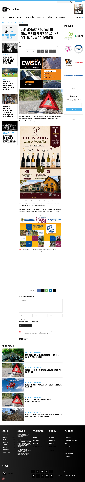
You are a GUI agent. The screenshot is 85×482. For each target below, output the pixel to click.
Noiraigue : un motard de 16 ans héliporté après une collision (43, 386)
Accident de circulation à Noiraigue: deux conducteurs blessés (39, 401)
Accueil (4, 22)
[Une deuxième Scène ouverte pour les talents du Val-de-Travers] (10, 125)
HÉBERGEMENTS (37, 434)
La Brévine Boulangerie (71, 440)
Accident (26, 339)
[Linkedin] (8, 35)
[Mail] (46, 471)
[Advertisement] (52, 9)
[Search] (71, 2)
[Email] (54, 51)
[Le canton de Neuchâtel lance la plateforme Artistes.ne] (10, 48)
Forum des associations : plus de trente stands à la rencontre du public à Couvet (8, 111)
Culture (5, 54)
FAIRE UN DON (52, 446)
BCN (66, 443)
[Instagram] (6, 35)
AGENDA (51, 434)
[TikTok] (13, 35)
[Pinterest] (11, 35)
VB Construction (69, 450)
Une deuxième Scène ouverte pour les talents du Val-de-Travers (9, 139)
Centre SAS (68, 456)
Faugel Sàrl (68, 446)
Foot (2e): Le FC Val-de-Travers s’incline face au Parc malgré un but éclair (8, 86)
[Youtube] (11, 37)
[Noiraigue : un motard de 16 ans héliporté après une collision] (13, 385)
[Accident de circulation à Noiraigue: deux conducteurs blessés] (13, 400)
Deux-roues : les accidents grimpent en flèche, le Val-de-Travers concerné (42, 356)
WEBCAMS (35, 443)
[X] (8, 37)
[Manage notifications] (3, 478)
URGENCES (51, 437)
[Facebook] (3, 35)
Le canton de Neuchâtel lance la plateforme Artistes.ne (8, 60)
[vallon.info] (11, 9)
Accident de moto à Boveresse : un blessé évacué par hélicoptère (43, 371)
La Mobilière (68, 434)
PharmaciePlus (69, 453)
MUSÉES (35, 437)
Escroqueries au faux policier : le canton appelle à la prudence (23, 454)
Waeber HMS (68, 437)
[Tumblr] (15, 35)
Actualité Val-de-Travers (15, 22)
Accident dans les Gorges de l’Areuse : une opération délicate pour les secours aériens (43, 416)
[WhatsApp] (46, 51)
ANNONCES (51, 443)
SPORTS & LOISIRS (37, 446)
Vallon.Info (11, 31)
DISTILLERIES (36, 440)
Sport (5, 79)
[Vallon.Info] (6, 31)
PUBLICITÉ (51, 450)
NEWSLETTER (52, 440)
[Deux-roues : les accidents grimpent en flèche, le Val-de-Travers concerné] (13, 355)
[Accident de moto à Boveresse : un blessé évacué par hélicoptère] (13, 370)
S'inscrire (74, 109)
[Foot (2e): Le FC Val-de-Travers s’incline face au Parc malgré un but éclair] (10, 72)
